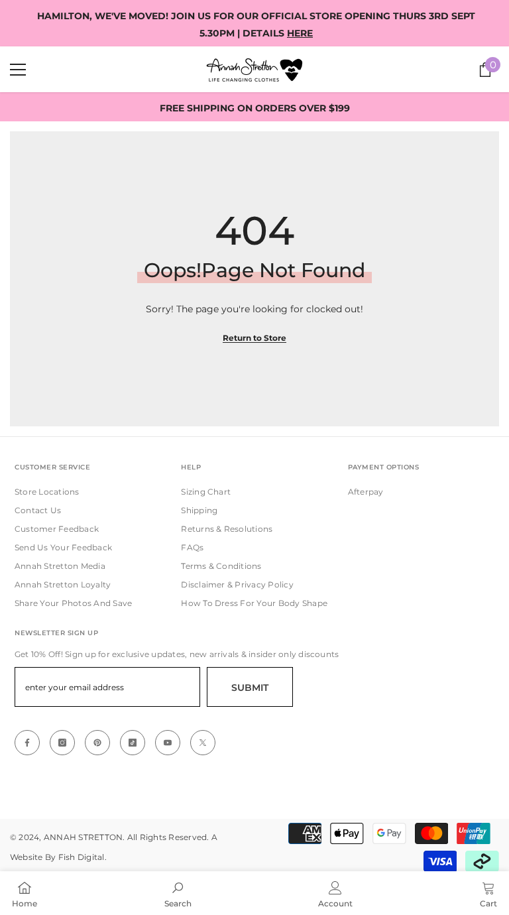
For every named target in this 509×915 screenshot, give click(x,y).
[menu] (18, 70)
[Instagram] (62, 742)
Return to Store (254, 338)
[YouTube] (167, 742)
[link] (178, 893)
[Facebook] (27, 742)
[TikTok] (132, 742)
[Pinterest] (97, 742)
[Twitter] (202, 742)
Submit (249, 688)
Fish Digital (81, 857)
